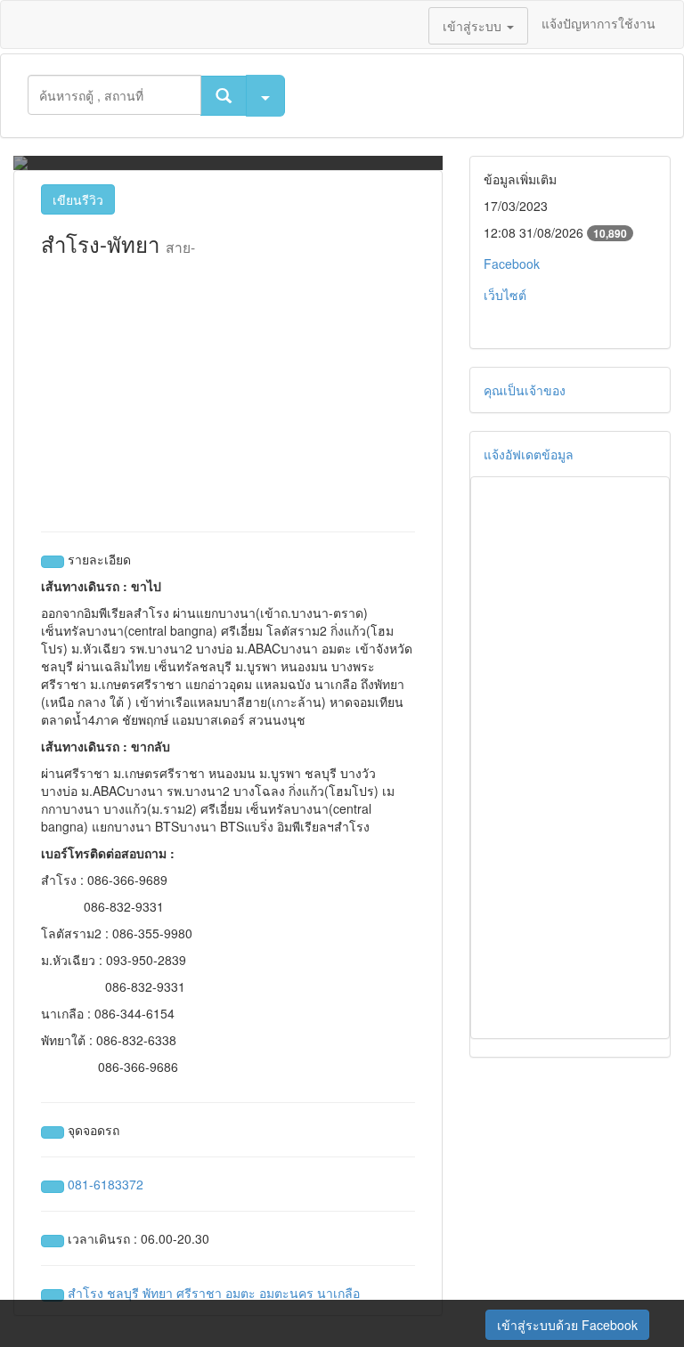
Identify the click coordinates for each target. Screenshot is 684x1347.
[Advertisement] (228, 389)
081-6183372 (105, 1184)
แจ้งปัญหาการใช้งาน (599, 23)
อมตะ (240, 1293)
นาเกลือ (338, 1293)
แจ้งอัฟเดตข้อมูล (529, 454)
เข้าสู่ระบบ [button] (474, 26)
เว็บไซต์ (505, 295)
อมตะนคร (286, 1293)
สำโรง (85, 1293)
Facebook (512, 263)
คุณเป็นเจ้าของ (525, 390)
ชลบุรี (123, 1293)
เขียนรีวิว (78, 199)
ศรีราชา (199, 1293)
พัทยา (157, 1293)
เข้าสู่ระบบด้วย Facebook (567, 1325)
